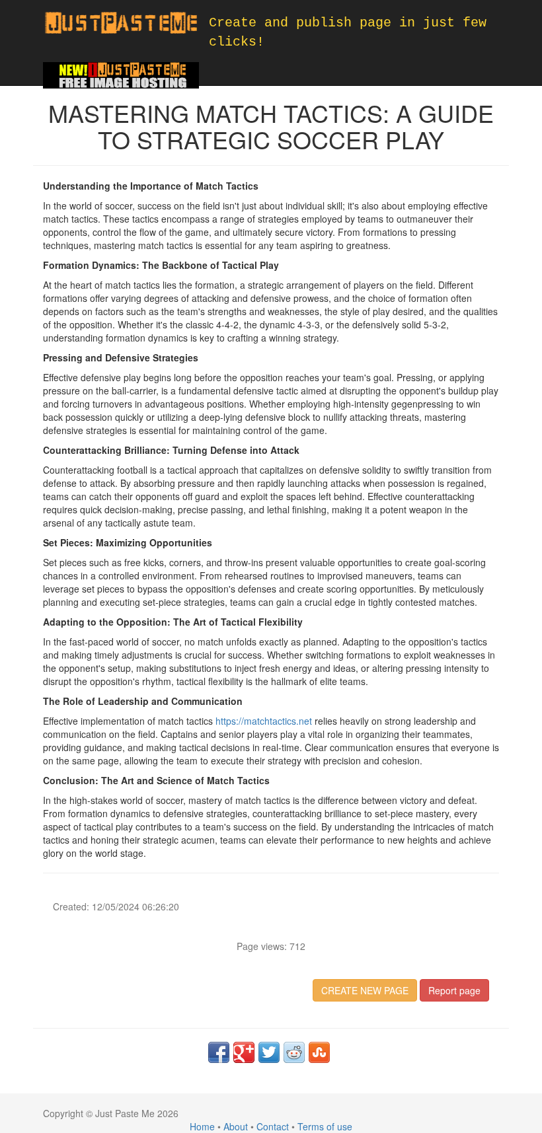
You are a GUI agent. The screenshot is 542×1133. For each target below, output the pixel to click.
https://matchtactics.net (263, 720)
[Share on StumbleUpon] (319, 1052)
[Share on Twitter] (269, 1052)
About (235, 1126)
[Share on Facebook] (218, 1052)
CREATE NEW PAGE (364, 990)
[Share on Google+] (243, 1052)
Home (202, 1126)
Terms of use (324, 1126)
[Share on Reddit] (294, 1052)
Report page (454, 990)
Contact (272, 1126)
